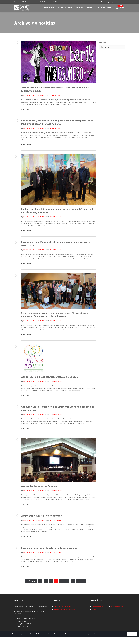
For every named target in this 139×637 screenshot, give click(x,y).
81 (46, 581)
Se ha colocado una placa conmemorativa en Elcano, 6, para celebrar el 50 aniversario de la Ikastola (54, 314)
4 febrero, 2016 (55, 520)
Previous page (30, 581)
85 (66, 581)
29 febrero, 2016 (56, 217)
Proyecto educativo (97, 606)
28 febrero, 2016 (56, 250)
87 (73, 581)
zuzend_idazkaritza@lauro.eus (62, 606)
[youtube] (109, 2)
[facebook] (105, 2)
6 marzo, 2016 (55, 128)
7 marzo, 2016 (55, 95)
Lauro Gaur (40, 95)
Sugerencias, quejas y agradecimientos (64, 609)
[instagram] (112, 2)
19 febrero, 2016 (56, 414)
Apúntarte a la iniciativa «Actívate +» (42, 515)
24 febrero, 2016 (56, 321)
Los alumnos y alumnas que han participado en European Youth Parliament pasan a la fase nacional (57, 122)
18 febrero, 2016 (56, 490)
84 (61, 581)
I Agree (132, 634)
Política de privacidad (117, 606)
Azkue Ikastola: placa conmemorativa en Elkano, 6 (49, 376)
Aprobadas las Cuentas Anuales (39, 485)
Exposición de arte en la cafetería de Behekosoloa (49, 547)
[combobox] (112, 47)
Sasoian (94, 609)
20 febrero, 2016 (56, 381)
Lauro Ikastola (28, 95)
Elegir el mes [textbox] (105, 47)
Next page (81, 581)
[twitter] (101, 2)
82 (51, 581)
